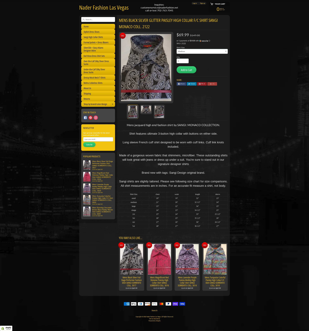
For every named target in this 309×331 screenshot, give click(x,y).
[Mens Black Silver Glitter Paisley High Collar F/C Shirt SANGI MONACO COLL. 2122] (132, 112)
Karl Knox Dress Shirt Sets (94, 55)
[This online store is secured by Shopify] (6, 329)
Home (86, 26)
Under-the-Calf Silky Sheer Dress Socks (94, 71)
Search (154, 310)
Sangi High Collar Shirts (93, 37)
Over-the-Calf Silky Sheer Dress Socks (96, 63)
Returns (87, 98)
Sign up (202, 3)
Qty (178, 57)
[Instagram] (96, 117)
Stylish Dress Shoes (91, 31)
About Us (87, 88)
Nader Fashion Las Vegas (104, 7)
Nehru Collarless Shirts (93, 82)
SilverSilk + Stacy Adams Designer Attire (93, 49)
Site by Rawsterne (154, 318)
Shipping (87, 93)
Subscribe (89, 144)
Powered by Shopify (155, 320)
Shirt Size (181, 47)
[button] (202, 41)
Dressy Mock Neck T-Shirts (94, 77)
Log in (195, 3)
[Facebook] (85, 117)
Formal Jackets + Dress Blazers (96, 42)
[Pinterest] (90, 117)
